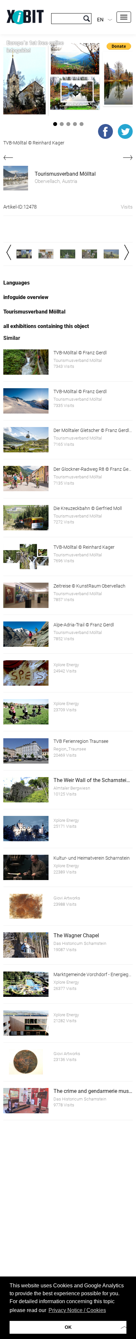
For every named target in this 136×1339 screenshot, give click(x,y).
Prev (8, 252)
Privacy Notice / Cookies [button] (77, 1310)
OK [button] (68, 1327)
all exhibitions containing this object (46, 326)
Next (126, 252)
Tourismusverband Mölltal (65, 174)
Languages (16, 283)
